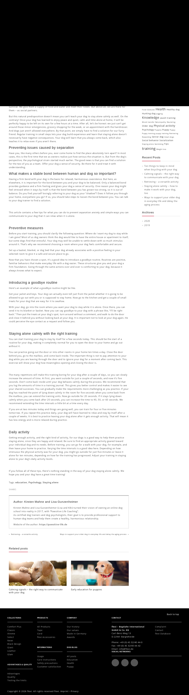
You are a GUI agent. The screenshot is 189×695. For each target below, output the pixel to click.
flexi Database (163, 633)
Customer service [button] (142, 4)
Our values (73, 630)
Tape (40, 630)
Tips (166, 143)
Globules (151, 110)
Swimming (159, 144)
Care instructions (46, 659)
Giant (10, 647)
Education (66, 91)
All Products (43, 626)
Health (148, 46)
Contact (159, 630)
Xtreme (11, 633)
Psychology (34, 482)
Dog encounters (157, 100)
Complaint (160, 626)
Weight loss (161, 149)
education (21, 482)
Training (73, 91)
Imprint (64, 691)
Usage (40, 656)
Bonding (154, 97)
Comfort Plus (14, 626)
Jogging (159, 114)
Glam (10, 654)
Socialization (151, 72)
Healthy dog (173, 109)
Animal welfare (155, 93)
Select (10, 637)
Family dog (164, 104)
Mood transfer (148, 122)
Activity (145, 93)
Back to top (173, 614)
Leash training (168, 117)
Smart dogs (169, 137)
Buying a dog (164, 97)
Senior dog (158, 136)
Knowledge (150, 50)
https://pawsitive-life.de (53, 524)
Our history (73, 626)
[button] (176, 4)
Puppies (158, 130)
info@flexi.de (126, 649)
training (149, 148)
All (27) (148, 33)
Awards (71, 637)
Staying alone (51, 482)
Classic (11, 630)
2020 (147, 220)
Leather (11, 650)
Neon (10, 640)
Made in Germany (76, 633)
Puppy (147, 68)
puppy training (162, 133)
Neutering (171, 122)
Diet (146, 37)
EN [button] (164, 4)
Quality (11, 677)
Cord (39, 633)
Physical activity (153, 59)
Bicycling (167, 93)
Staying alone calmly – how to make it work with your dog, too (161, 189)
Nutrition (149, 55)
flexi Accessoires (46, 637)
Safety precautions (47, 663)
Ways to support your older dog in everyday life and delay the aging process (93, 534)
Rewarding (146, 137)
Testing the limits (17, 680)
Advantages (13, 673)
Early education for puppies (86, 589)
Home (11, 20)
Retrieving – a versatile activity (24, 534)
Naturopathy (160, 122)
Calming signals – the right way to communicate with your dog (36, 591)
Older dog (147, 125)
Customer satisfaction (49, 666)
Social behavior (150, 140)
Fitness (175, 105)
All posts (71, 656)
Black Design (14, 644)
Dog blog (17, 20)
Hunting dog (148, 113)
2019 (147, 225)
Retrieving (173, 133)
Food (144, 110)
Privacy (74, 691)
